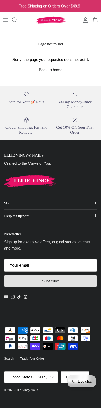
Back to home (50, 69)
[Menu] (5, 20)
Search (9, 359)
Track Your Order (32, 359)
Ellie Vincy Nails (27, 390)
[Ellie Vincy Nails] (51, 20)
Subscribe (50, 281)
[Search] (17, 20)
